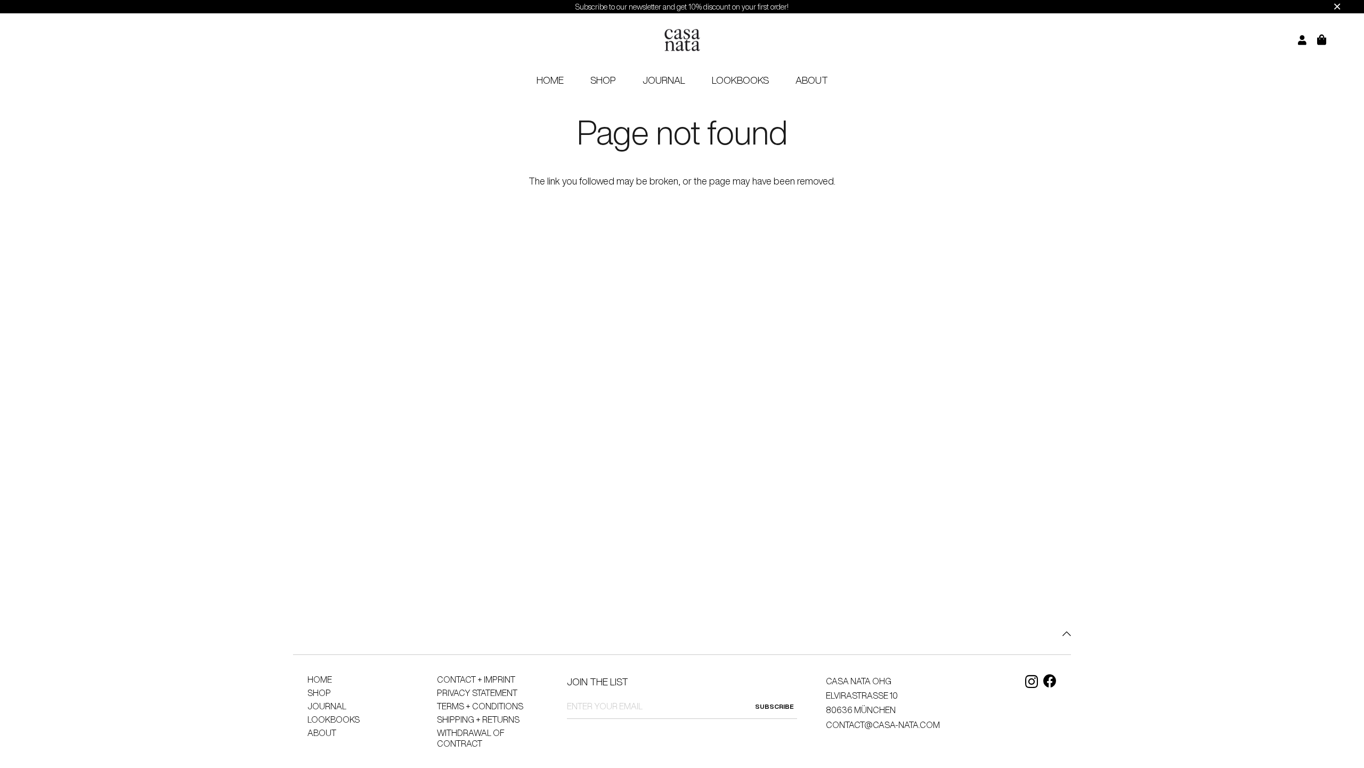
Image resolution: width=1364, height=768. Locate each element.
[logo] (682, 40)
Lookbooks (333, 719)
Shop (319, 692)
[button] (624, 80)
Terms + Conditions (480, 706)
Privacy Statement (477, 692)
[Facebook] (1050, 680)
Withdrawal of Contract (471, 738)
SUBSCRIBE (774, 706)
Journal (326, 706)
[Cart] (1328, 40)
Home (319, 679)
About (321, 732)
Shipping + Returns (478, 719)
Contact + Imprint (476, 679)
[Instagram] (1031, 681)
